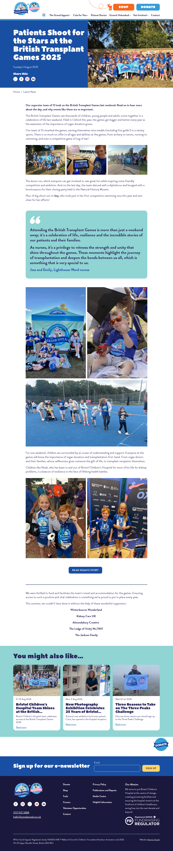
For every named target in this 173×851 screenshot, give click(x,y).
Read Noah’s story (85, 570)
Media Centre (99, 796)
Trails (65, 796)
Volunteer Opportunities (74, 808)
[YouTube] (37, 804)
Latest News (29, 92)
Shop (123, 7)
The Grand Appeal (59, 15)
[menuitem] (59, 15)
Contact (155, 15)
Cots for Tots (79, 15)
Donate (148, 7)
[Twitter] (15, 79)
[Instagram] (27, 79)
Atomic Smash (153, 839)
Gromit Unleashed (119, 15)
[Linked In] (44, 804)
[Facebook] (21, 79)
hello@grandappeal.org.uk (27, 817)
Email (97, 762)
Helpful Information (102, 802)
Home (16, 92)
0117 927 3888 (21, 812)
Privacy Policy (99, 784)
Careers (66, 802)
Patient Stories (99, 15)
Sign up (151, 768)
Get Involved (140, 15)
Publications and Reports (105, 790)
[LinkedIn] (33, 79)
